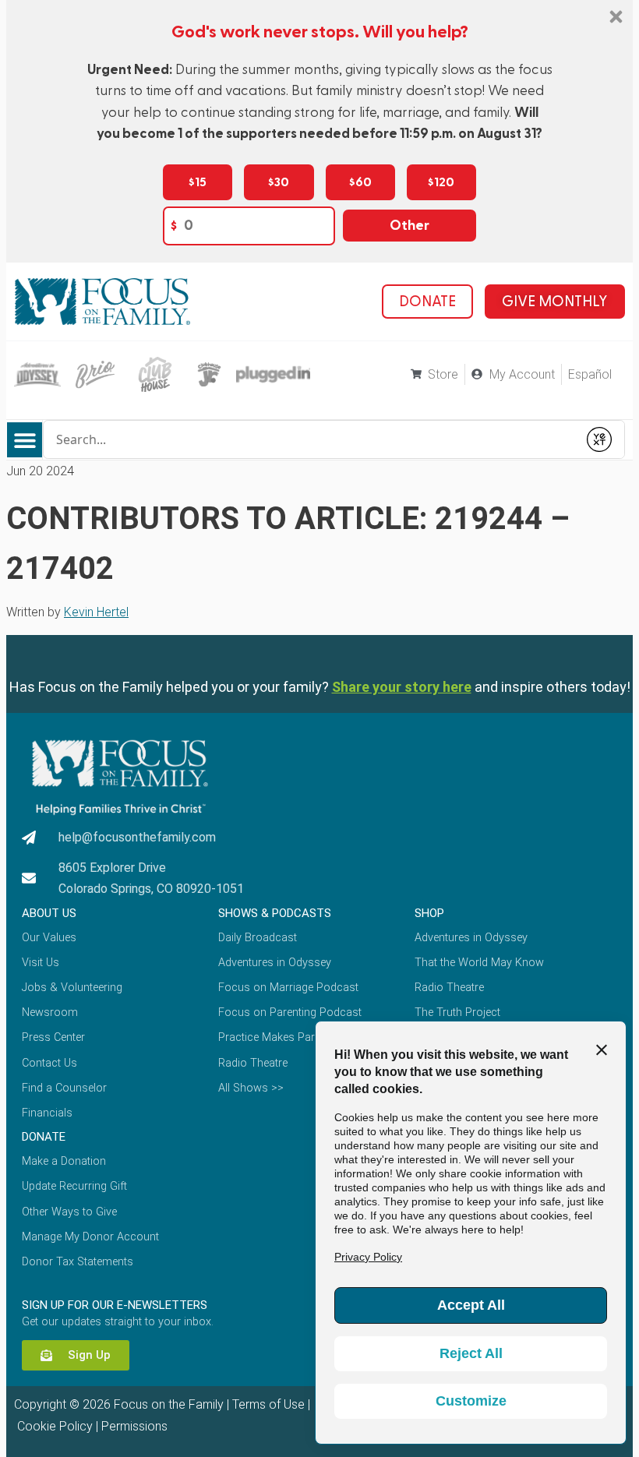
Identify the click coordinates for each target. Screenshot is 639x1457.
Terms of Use (268, 1404)
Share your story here (401, 687)
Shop (429, 913)
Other (409, 225)
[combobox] (310, 439)
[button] (24, 439)
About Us (49, 913)
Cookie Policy (53, 1426)
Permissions (134, 1426)
